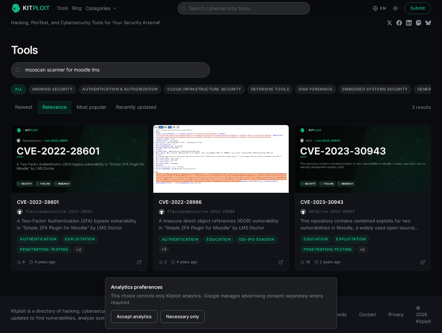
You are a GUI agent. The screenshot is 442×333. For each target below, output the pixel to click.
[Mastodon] (418, 23)
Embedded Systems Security (375, 89)
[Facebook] (399, 23)
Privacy (396, 314)
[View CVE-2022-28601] (79, 159)
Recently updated (136, 107)
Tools (62, 8)
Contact (367, 314)
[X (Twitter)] (389, 23)
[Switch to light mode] (395, 8)
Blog (76, 8)
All (18, 89)
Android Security (52, 89)
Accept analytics (134, 316)
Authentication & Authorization (120, 89)
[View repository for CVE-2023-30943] (422, 262)
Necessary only (182, 316)
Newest (23, 107)
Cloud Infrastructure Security (204, 89)
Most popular (91, 107)
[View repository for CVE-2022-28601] (139, 262)
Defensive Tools (270, 89)
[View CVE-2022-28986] (221, 159)
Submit (417, 8)
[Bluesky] (428, 23)
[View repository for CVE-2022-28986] (280, 262)
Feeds (340, 314)
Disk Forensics (316, 89)
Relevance (54, 107)
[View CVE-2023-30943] (363, 159)
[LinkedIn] (409, 23)
